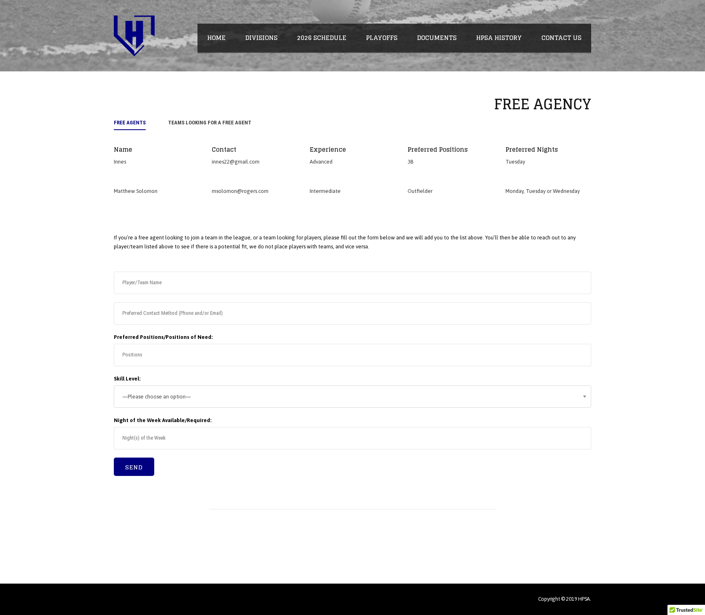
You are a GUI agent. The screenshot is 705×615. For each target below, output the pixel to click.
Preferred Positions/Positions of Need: (163, 337)
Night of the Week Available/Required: (162, 420)
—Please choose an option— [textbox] (156, 397)
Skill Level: (127, 379)
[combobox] (352, 396)
